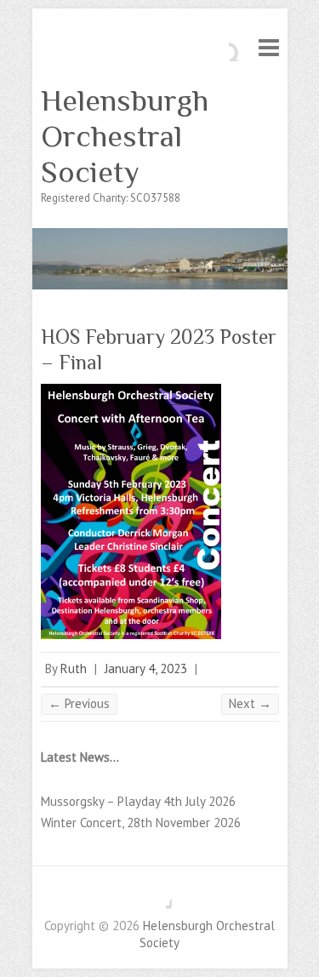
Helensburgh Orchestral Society (124, 136)
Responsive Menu (269, 47)
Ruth (73, 668)
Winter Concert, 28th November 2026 (141, 822)
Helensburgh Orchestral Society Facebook (159, 896)
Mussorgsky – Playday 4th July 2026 (138, 801)
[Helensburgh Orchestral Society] (160, 236)
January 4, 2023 (146, 668)
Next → (250, 703)
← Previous (79, 703)
